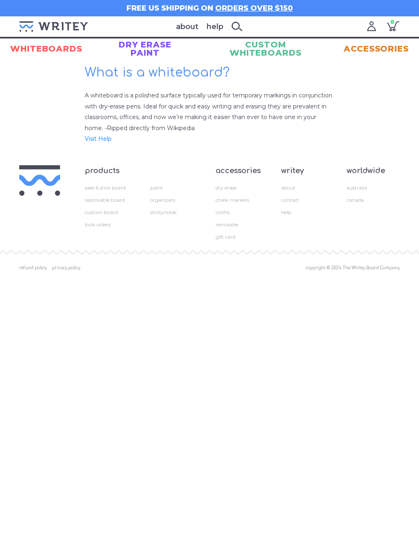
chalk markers (232, 200)
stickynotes (163, 212)
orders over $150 (254, 8)
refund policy (33, 268)
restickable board (105, 200)
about (187, 26)
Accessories (376, 49)
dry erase (226, 188)
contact (290, 200)
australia (357, 188)
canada (355, 200)
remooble (227, 224)
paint (156, 188)
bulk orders (98, 224)
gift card (225, 237)
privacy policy (66, 268)
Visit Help (98, 138)
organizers (162, 200)
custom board (101, 212)
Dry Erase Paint (145, 49)
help (215, 26)
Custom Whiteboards (266, 49)
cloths (223, 212)
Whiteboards (46, 49)
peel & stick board (105, 188)
